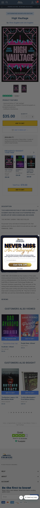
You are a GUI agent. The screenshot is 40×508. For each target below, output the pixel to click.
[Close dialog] (38, 235)
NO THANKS (20, 269)
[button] (20, 265)
